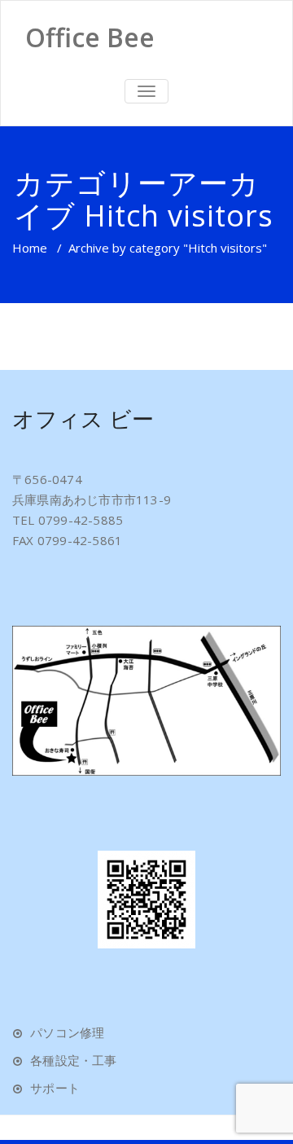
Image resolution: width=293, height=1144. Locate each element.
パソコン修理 (67, 1032)
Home (29, 248)
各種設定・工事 (73, 1060)
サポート (55, 1088)
